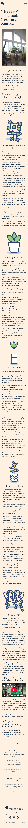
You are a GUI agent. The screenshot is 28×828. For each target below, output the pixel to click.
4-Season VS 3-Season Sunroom (14, 779)
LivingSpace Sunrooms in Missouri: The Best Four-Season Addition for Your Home (14, 753)
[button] (25, 3)
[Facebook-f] (10, 817)
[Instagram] (14, 817)
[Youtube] (18, 817)
